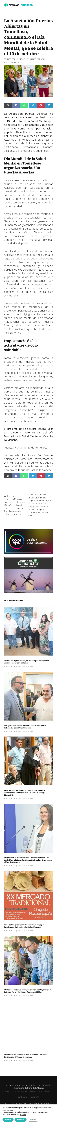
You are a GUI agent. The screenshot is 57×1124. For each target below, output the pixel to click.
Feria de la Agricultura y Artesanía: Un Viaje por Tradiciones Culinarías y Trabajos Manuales (24, 926)
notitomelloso (23, 59)
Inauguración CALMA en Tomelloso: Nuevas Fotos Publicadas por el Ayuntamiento (25, 726)
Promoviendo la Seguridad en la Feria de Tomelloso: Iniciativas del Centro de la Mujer (26, 1056)
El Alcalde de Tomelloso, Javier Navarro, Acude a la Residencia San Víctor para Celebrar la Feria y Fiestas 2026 (24, 792)
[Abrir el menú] (51, 4)
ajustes (23, 1115)
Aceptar (8, 1120)
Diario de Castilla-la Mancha (35, 470)
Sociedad (38, 59)
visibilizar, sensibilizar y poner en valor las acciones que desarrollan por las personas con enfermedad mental (28, 278)
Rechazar (20, 1120)
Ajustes (33, 1120)
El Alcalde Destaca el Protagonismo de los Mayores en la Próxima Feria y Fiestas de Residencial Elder (27, 991)
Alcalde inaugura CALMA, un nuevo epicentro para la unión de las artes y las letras (26, 661)
